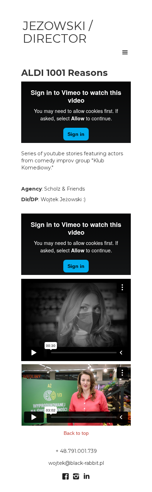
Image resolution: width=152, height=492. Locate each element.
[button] (125, 52)
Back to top (76, 433)
